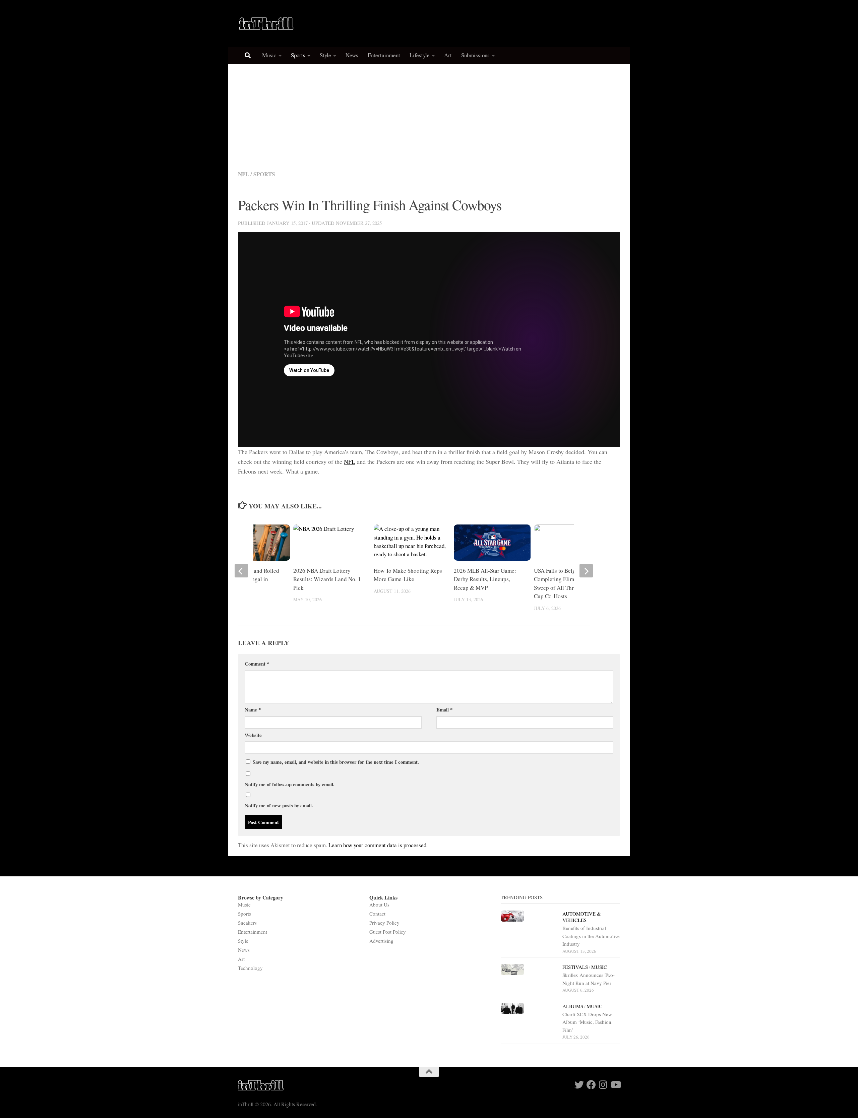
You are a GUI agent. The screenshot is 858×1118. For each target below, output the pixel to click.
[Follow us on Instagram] (603, 1085)
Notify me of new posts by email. (279, 805)
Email (444, 709)
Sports (298, 55)
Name (253, 709)
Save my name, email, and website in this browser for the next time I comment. (336, 761)
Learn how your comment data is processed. (378, 845)
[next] (586, 570)
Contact (377, 914)
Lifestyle (420, 55)
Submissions (475, 55)
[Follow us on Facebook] (591, 1085)
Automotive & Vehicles (581, 916)
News (352, 55)
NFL (243, 174)
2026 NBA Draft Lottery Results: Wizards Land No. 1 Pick (327, 579)
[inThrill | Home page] (266, 23)
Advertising (381, 941)
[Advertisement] (429, 114)
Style (325, 55)
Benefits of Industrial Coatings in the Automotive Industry (591, 936)
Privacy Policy (384, 923)
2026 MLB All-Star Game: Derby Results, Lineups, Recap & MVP (485, 579)
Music (269, 55)
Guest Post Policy (387, 932)
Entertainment (384, 55)
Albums (572, 1006)
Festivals (575, 967)
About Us (379, 905)
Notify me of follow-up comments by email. (289, 784)
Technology (250, 968)
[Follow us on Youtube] (615, 1085)
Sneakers (247, 923)
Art (448, 55)
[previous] (241, 570)
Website (253, 735)
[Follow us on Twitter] (579, 1085)
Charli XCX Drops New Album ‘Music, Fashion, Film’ (587, 1022)
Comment (257, 663)
